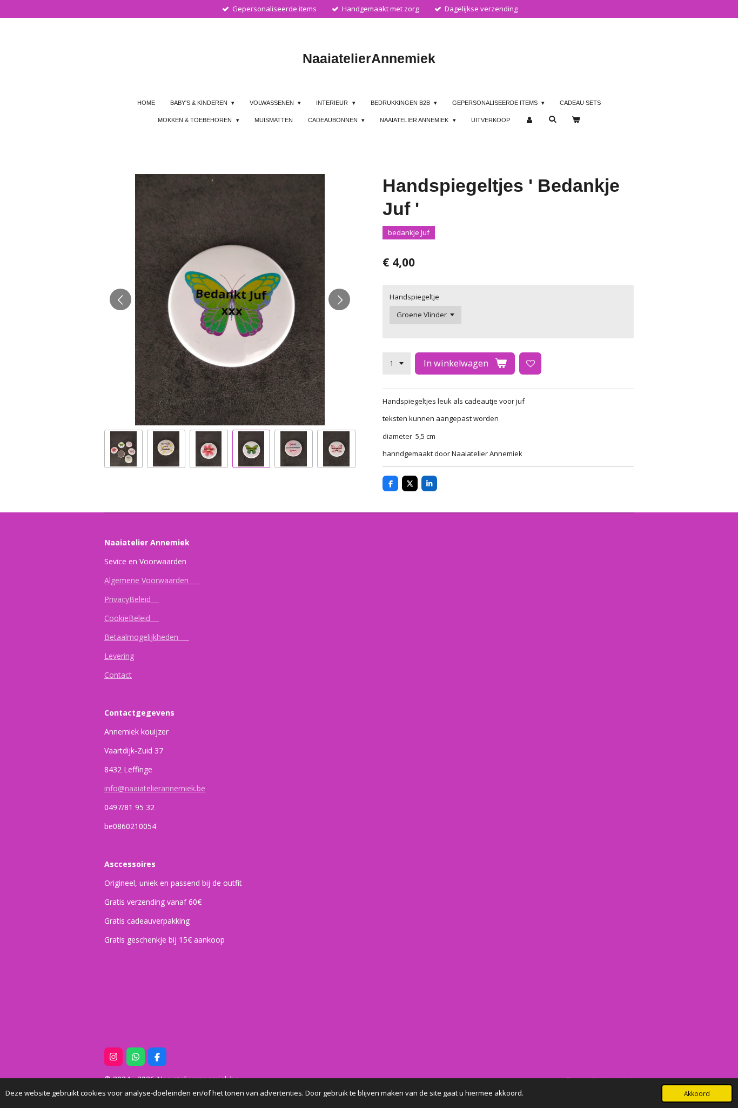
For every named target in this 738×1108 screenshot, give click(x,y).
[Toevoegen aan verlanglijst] (530, 363)
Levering (119, 656)
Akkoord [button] (697, 1093)
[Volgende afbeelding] (339, 299)
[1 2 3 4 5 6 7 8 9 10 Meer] (397, 363)
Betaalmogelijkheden (146, 637)
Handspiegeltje (414, 297)
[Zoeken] (552, 119)
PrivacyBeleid (131, 599)
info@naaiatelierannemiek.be (154, 788)
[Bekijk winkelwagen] (576, 120)
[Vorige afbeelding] (120, 299)
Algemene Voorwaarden (151, 580)
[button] (123, 449)
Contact (118, 675)
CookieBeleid (131, 618)
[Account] (529, 120)
